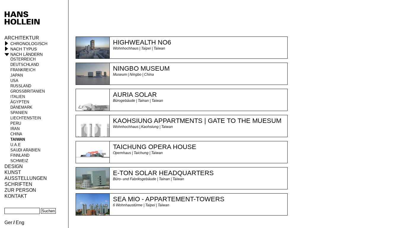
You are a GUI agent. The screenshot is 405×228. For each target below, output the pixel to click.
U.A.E (15, 144)
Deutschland (24, 64)
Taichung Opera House (154, 147)
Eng (20, 222)
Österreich (23, 59)
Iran (15, 128)
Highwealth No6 (142, 42)
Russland (20, 86)
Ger (8, 222)
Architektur (21, 37)
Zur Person (20, 190)
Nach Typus (23, 49)
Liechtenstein (25, 118)
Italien (17, 96)
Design (13, 166)
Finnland (19, 155)
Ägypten (19, 102)
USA (14, 80)
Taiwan (17, 139)
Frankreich (22, 70)
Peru (15, 123)
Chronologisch (28, 43)
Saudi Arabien (25, 150)
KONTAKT (15, 196)
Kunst (12, 172)
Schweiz (19, 161)
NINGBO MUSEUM (141, 68)
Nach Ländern (26, 54)
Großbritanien (27, 91)
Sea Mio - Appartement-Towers (168, 199)
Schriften (18, 184)
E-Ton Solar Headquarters (163, 173)
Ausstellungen (25, 178)
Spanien (18, 112)
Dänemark (21, 107)
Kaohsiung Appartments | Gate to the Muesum (197, 120)
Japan (16, 75)
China (16, 134)
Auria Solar (135, 94)
